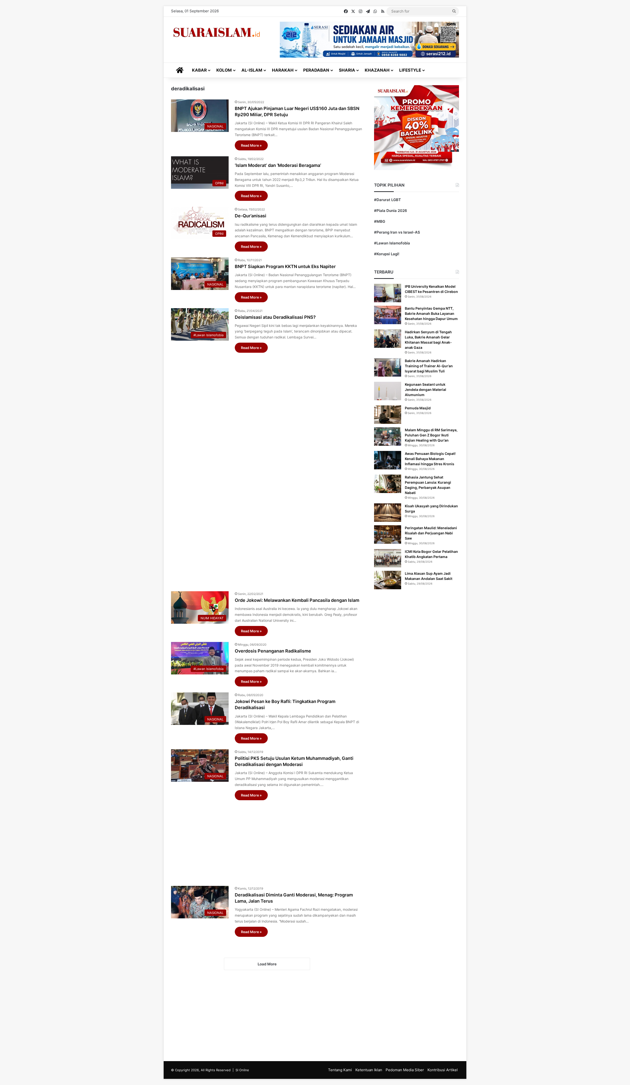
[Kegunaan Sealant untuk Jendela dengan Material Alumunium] (387, 391)
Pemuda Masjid (418, 408)
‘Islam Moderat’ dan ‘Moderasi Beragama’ (278, 165)
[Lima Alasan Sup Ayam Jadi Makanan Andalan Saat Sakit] (387, 580)
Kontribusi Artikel (442, 1070)
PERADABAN (316, 70)
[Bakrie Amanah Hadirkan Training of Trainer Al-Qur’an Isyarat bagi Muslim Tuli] (387, 367)
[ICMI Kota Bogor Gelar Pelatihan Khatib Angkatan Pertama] (387, 558)
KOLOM (224, 70)
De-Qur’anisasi (250, 215)
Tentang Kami (340, 1070)
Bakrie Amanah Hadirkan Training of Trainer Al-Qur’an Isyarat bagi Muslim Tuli (429, 366)
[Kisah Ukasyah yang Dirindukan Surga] (387, 512)
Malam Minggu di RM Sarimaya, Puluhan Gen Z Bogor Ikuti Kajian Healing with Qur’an (431, 435)
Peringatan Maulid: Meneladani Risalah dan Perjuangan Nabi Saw (431, 533)
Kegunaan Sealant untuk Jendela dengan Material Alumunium (425, 389)
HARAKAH (283, 70)
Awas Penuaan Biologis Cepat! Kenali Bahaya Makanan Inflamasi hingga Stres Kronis (430, 458)
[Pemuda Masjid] (387, 414)
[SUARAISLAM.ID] (216, 32)
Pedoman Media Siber (405, 1070)
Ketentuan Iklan (368, 1070)
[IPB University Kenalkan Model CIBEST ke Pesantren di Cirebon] (387, 293)
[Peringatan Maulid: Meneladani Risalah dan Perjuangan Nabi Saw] (387, 534)
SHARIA (347, 70)
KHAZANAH (377, 70)
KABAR (199, 70)
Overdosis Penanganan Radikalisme (273, 651)
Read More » (251, 145)
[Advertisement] (267, 469)
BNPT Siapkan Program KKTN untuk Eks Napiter (285, 266)
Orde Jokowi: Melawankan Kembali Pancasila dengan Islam (297, 600)
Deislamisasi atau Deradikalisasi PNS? (275, 317)
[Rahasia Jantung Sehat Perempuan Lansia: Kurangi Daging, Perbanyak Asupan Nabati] (387, 484)
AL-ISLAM (251, 70)
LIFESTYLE (410, 70)
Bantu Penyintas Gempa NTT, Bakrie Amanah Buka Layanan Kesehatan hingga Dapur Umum (431, 313)
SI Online (242, 1070)
